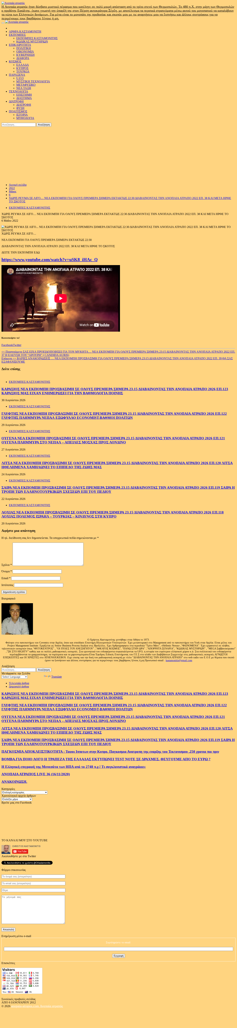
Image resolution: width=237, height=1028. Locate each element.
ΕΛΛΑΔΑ (22, 64)
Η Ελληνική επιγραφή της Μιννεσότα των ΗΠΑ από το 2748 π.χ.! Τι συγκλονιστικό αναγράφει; (73, 767)
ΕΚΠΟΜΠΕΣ (17, 34)
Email (6, 578)
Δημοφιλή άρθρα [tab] (19, 686)
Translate (56, 676)
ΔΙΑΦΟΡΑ (22, 58)
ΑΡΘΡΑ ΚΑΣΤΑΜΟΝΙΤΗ (25, 31)
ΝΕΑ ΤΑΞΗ (23, 88)
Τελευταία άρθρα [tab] (19, 683)
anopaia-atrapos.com (25, 1006)
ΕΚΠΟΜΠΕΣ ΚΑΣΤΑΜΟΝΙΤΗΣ (37, 38)
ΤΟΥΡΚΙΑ (22, 71)
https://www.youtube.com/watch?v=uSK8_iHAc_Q (49, 259)
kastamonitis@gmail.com (179, 660)
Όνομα (6, 571)
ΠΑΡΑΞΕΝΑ (17, 74)
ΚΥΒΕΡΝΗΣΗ (25, 54)
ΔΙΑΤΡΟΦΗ (16, 101)
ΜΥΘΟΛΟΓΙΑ (25, 118)
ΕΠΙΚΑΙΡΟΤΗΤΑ (20, 44)
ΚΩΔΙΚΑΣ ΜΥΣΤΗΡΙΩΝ (32, 41)
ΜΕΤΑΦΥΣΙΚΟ (26, 84)
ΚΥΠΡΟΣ (22, 68)
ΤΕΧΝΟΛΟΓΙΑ (18, 91)
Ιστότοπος (7, 585)
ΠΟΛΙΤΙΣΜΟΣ (18, 111)
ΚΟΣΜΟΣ (15, 61)
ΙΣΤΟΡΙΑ (22, 114)
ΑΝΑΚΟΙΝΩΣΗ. (14, 782)
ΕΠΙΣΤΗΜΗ (24, 94)
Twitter (17, 345)
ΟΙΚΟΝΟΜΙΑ (25, 51)
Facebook (7, 345)
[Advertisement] (118, 154)
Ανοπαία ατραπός (51, 1006)
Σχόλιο (6, 564)
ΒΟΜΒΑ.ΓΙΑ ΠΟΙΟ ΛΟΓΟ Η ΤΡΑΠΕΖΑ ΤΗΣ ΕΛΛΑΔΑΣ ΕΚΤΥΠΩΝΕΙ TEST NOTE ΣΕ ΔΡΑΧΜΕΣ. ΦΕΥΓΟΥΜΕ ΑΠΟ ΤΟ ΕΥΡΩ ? (106, 759)
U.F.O (20, 78)
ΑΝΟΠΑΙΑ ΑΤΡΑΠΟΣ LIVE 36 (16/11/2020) (35, 774)
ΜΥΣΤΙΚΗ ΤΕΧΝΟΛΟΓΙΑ (33, 81)
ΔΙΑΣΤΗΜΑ (24, 98)
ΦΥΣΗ (20, 108)
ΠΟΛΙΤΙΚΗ (23, 48)
